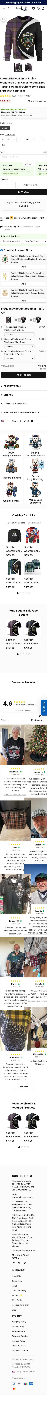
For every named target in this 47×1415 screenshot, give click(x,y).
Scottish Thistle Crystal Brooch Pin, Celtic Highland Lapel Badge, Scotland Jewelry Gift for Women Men (28, 292)
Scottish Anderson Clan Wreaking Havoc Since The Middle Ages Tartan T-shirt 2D (15, 795)
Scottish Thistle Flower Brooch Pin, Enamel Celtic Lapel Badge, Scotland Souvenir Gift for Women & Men (27, 258)
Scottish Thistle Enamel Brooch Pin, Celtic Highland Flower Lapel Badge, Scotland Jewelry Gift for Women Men (28, 275)
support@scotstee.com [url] (22, 1197)
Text (2, 152)
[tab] (17, 593)
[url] (21, 95)
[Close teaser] (40, 716)
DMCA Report (18, 1378)
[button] (44, 708)
